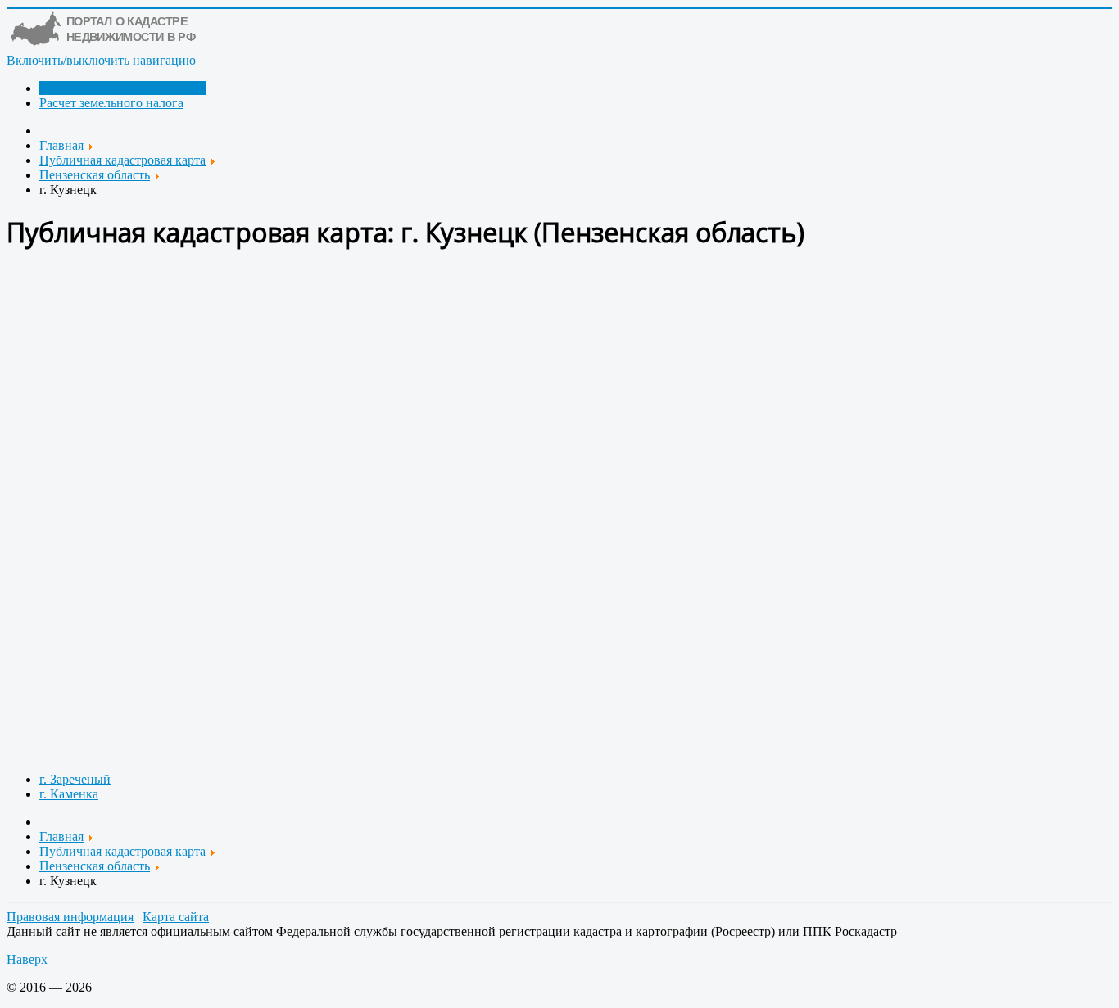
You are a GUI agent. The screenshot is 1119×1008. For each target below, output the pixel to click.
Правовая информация (70, 917)
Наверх (27, 959)
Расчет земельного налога (111, 103)
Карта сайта (176, 917)
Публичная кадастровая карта (122, 88)
